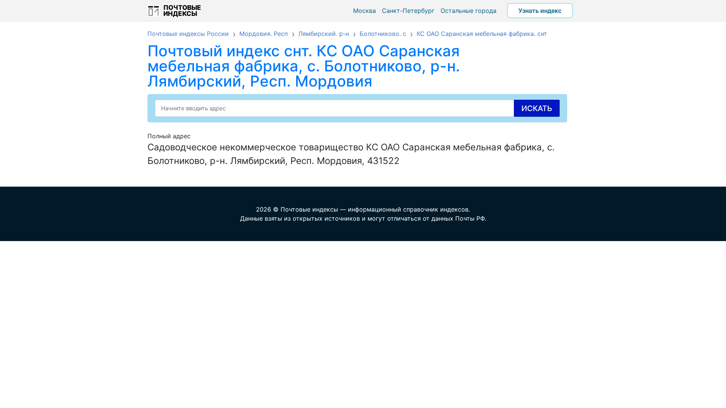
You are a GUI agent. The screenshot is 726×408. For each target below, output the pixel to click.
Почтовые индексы (182, 11)
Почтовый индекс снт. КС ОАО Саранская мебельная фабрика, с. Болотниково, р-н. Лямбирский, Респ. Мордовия (303, 66)
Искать (536, 108)
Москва (364, 10)
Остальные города (468, 10)
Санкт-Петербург (408, 10)
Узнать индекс (540, 10)
